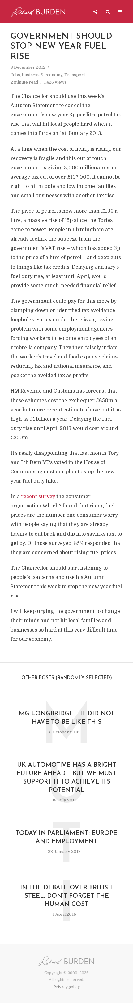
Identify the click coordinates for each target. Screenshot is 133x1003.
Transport (74, 74)
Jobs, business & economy (36, 74)
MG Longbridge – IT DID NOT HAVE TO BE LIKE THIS (66, 718)
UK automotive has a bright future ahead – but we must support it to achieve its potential (66, 777)
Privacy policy (67, 987)
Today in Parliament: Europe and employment (66, 837)
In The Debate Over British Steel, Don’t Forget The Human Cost (66, 896)
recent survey (38, 496)
